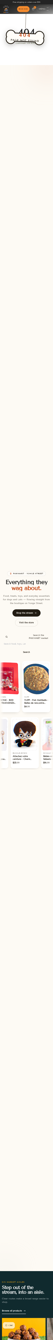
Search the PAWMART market (38, 636)
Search (26, 652)
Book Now (23, 9)
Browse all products (12, 1310)
